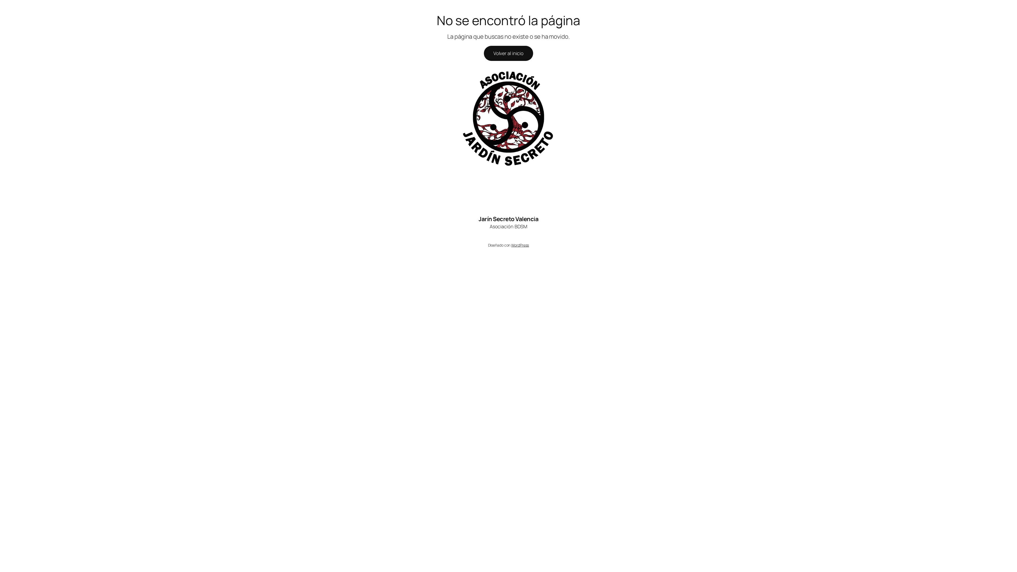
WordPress (520, 245)
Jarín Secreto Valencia (508, 219)
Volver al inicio (508, 53)
